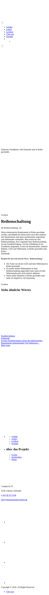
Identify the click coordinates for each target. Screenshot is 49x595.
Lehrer (9, 29)
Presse (14, 459)
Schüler (9, 27)
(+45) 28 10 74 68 (8, 495)
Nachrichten (16, 457)
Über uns (10, 34)
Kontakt (9, 36)
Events (14, 455)
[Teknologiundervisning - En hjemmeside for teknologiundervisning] (20, 20)
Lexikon (9, 32)
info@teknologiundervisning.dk (14, 500)
